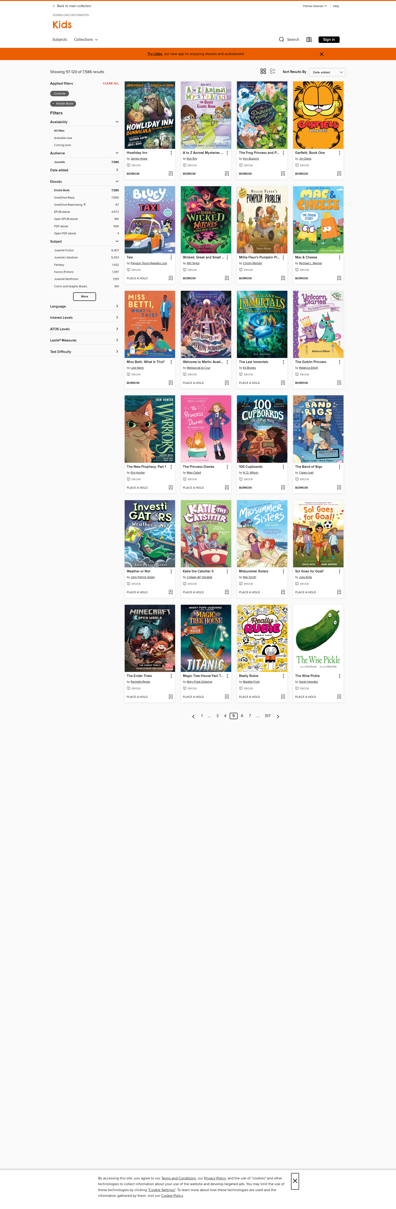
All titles (59, 131)
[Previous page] (193, 716)
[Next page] (278, 716)
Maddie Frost (251, 682)
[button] (315, 6)
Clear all (111, 83)
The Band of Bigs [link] (308, 467)
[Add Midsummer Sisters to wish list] (283, 593)
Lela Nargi (137, 368)
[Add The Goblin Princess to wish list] (339, 383)
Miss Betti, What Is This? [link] (146, 362)
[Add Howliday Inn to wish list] (170, 174)
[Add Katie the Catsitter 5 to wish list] (227, 593)
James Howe (139, 159)
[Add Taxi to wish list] (170, 279)
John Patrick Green (143, 577)
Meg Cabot (194, 472)
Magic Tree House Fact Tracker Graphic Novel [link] (204, 676)
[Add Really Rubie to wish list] (283, 697)
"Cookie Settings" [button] (161, 1190)
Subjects (59, 39)
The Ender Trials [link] (139, 676)
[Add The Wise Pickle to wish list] (339, 697)
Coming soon (62, 145)
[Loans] (309, 40)
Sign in (329, 39)
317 (267, 715)
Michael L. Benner (310, 263)
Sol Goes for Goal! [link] (309, 571)
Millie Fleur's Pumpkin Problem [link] (260, 257)
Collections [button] (84, 39)
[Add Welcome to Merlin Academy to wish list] (227, 383)
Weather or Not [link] (138, 571)
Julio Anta (305, 577)
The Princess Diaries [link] (198, 467)
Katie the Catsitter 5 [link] (198, 571)
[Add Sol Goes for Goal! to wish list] (339, 593)
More (84, 297)
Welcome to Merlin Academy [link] (204, 362)
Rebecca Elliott (308, 368)
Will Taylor (193, 263)
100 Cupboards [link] (251, 467)
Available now (63, 138)
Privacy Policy (215, 1178)
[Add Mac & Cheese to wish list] (339, 279)
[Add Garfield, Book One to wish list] (339, 174)
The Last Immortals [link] (253, 362)
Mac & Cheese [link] (306, 257)
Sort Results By (294, 72)
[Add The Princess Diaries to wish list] (227, 488)
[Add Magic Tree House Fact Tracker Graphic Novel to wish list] (227, 697)
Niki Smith (249, 577)
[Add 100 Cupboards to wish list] (283, 488)
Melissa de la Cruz (198, 368)
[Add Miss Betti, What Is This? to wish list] (170, 383)
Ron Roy (192, 159)
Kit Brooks (249, 368)
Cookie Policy (172, 1195)
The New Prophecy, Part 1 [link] (146, 467)
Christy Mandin (252, 263)
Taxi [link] (130, 257)
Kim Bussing (251, 159)
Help (336, 6)
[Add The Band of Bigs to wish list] (339, 488)
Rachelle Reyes (140, 682)
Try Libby (155, 54)
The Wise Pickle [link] (307, 676)
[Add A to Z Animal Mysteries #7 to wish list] (227, 174)
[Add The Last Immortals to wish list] (283, 383)
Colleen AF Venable (199, 577)
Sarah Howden (308, 682)
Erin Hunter (138, 472)
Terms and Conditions (178, 1178)
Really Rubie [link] (248, 676)
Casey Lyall (306, 472)
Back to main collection (73, 6)
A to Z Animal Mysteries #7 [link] (204, 153)
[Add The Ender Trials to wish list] (170, 697)
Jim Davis (305, 159)
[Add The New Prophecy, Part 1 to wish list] (170, 488)
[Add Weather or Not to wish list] (170, 593)
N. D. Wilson (250, 472)
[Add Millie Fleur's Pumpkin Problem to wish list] (283, 279)
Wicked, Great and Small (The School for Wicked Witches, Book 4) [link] (204, 257)
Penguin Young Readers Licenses (150, 263)
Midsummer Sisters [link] (253, 571)
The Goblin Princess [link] (310, 362)
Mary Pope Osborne (199, 682)
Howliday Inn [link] (137, 153)
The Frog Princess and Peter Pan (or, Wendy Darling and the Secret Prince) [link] (260, 153)
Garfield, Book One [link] (310, 153)
